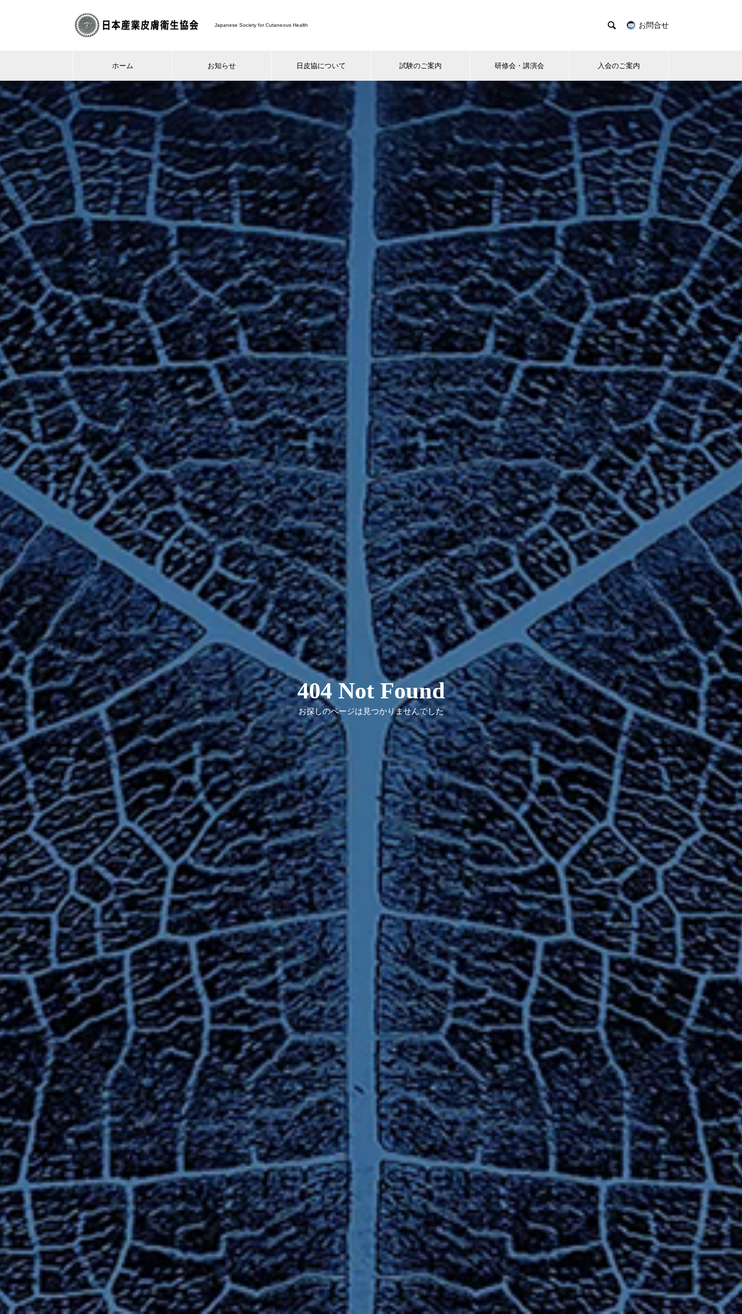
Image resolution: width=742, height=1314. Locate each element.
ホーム (122, 66)
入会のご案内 (619, 66)
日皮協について (321, 66)
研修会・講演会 (519, 66)
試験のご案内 (420, 66)
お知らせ (221, 66)
